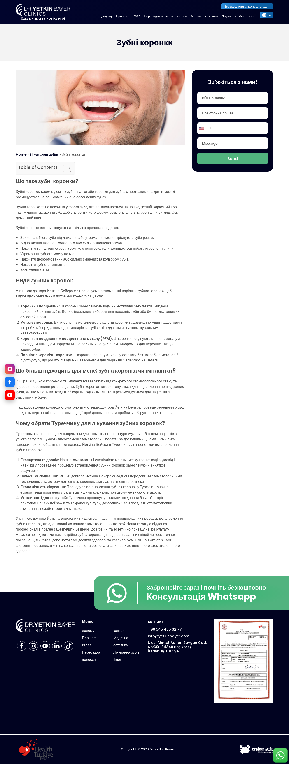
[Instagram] (10, 369)
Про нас (122, 16)
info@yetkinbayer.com (168, 636)
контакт (182, 16)
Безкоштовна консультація (247, 6)
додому (106, 16)
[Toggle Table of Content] (65, 168)
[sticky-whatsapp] (280, 755)
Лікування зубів (233, 16)
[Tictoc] (68, 646)
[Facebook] (10, 382)
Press (136, 16)
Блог (251, 16)
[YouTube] (10, 395)
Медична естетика (204, 16)
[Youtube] (45, 646)
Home (21, 154)
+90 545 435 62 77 (165, 629)
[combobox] (203, 128)
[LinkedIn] (57, 646)
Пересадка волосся (158, 16)
